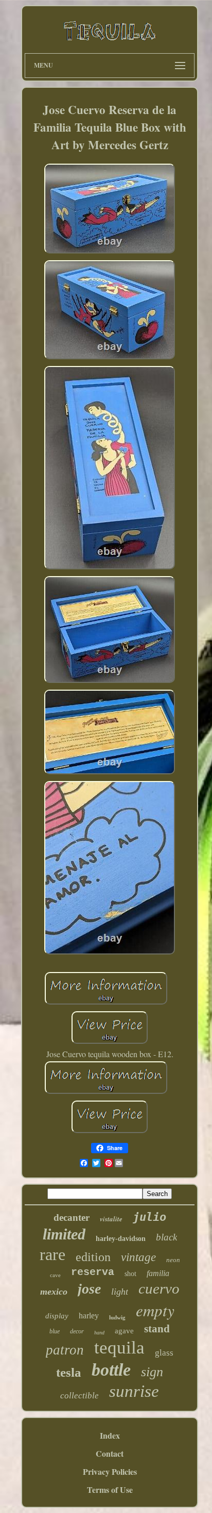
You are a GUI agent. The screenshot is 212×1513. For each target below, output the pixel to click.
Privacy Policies (110, 1471)
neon (173, 1260)
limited (64, 1234)
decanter (72, 1217)
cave (55, 1275)
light (119, 1291)
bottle (111, 1369)
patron (65, 1350)
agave (124, 1331)
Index (110, 1435)
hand (99, 1332)
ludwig (117, 1317)
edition (93, 1257)
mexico (53, 1291)
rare (52, 1254)
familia (158, 1273)
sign (152, 1371)
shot (130, 1274)
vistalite (111, 1218)
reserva (92, 1272)
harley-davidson (121, 1239)
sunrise (134, 1391)
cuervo (159, 1288)
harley (89, 1315)
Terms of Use (110, 1489)
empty (155, 1309)
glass (164, 1353)
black (166, 1237)
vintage (138, 1257)
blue (54, 1331)
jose (89, 1289)
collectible (79, 1395)
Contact (109, 1453)
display (56, 1316)
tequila (119, 1347)
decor (77, 1331)
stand (157, 1329)
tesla (68, 1372)
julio (149, 1217)
